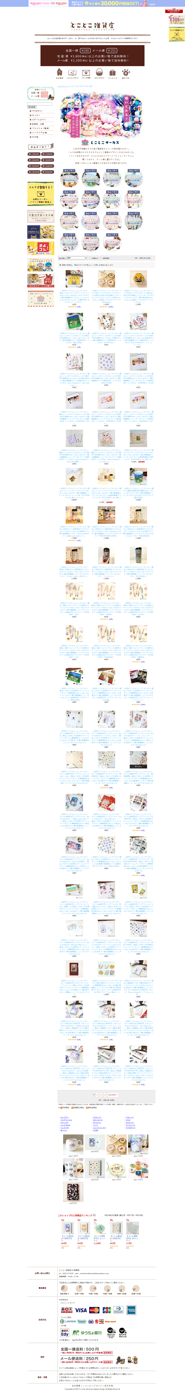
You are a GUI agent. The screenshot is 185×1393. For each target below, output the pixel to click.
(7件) (111, 1040)
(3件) (79, 347)
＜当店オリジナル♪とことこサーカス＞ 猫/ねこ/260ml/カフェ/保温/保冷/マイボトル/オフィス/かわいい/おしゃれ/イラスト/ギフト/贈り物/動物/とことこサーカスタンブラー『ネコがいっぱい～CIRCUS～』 (74, 571)
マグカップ (97, 1117)
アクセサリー (130, 1128)
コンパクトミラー (99, 1128)
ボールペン (97, 1122)
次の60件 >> (113, 1095)
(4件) (111, 619)
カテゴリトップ (62, 86)
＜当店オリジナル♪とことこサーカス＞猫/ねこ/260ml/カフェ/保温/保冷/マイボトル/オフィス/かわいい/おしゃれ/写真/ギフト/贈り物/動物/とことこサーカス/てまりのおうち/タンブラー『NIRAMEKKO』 (138, 531)
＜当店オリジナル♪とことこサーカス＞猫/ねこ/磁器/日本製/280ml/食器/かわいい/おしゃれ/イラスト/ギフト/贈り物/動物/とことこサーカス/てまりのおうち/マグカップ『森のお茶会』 (138, 493)
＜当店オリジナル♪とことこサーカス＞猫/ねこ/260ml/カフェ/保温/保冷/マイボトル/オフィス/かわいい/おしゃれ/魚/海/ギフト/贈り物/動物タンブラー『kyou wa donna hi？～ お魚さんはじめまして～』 (74, 531)
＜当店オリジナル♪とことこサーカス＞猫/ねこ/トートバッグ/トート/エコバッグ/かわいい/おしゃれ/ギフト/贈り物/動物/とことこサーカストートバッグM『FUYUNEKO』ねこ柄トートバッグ (74, 493)
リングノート (130, 1125)
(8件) (143, 875)
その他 (95, 1130)
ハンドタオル (65, 1125)
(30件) (110, 307)
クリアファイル (66, 1120)
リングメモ (65, 1128)
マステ (128, 1120)
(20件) (143, 705)
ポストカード (98, 1120)
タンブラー (65, 1117)
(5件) (79, 307)
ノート (95, 1125)
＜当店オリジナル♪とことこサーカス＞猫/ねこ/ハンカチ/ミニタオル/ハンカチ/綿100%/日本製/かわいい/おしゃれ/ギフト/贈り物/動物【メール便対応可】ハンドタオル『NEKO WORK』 (106, 378)
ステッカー (65, 1122)
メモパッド (130, 1117)
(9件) (143, 1085)
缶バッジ (64, 1130)
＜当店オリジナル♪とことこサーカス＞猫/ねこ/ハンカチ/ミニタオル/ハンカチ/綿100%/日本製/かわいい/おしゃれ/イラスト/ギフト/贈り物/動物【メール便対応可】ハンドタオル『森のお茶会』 (74, 338)
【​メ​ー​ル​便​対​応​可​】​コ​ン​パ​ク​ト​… (99, 1238)
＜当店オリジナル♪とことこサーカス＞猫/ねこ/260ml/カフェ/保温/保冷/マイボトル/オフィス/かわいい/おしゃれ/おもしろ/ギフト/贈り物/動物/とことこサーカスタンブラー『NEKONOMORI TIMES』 (106, 531)
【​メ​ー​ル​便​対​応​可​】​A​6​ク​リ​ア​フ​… (132, 1238)
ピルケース (130, 1122)
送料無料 (106, 258)
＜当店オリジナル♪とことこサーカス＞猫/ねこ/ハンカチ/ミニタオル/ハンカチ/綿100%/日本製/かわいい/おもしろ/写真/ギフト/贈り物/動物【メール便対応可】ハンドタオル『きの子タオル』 (106, 338)
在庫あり (95, 258)
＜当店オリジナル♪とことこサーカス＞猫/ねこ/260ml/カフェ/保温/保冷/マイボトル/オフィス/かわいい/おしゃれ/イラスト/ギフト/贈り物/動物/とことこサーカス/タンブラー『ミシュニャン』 (106, 571)
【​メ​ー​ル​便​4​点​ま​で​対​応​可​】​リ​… (67, 1238)
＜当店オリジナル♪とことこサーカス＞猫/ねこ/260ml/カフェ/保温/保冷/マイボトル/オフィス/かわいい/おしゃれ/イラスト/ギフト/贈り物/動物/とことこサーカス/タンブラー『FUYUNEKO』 (138, 571)
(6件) (143, 662)
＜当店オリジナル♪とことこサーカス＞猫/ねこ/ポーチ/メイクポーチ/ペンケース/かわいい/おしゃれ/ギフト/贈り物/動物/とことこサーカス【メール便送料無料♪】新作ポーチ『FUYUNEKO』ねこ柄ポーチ (138, 454)
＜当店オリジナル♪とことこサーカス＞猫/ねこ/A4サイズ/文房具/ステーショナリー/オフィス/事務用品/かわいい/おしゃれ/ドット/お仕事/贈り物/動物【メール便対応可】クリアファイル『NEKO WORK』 (106, 861)
